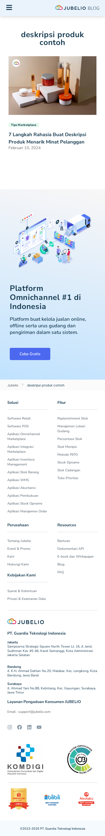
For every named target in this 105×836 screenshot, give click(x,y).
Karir (10, 556)
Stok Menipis (67, 446)
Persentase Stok (69, 439)
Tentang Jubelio (19, 541)
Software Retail (19, 418)
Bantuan (63, 541)
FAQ (60, 572)
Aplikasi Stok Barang (23, 472)
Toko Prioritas (67, 478)
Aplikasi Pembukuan (22, 495)
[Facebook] (19, 727)
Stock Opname (68, 462)
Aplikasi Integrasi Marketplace (20, 449)
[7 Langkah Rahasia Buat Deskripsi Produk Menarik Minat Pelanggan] (52, 85)
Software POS (18, 426)
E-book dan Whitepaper (75, 556)
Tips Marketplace (24, 125)
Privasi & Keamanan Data (26, 598)
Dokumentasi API (70, 548)
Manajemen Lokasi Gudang (71, 428)
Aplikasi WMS (18, 480)
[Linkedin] (29, 727)
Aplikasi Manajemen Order (27, 511)
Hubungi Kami (18, 564)
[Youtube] (39, 727)
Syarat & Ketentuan (22, 591)
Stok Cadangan (68, 470)
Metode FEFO (67, 454)
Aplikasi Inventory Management (21, 462)
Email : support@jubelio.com (29, 711)
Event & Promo (19, 548)
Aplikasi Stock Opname (24, 503)
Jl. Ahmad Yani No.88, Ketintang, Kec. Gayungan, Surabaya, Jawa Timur (51, 690)
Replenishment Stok (72, 418)
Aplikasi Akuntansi (21, 487)
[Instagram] (9, 727)
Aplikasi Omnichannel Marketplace (23, 436)
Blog (60, 564)
